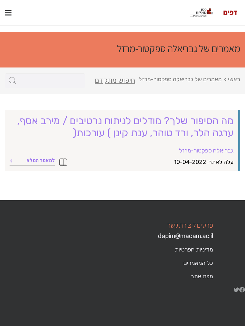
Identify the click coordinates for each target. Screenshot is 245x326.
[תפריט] (8, 13)
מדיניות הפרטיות (194, 249)
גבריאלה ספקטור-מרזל (206, 150)
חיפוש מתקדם (115, 80)
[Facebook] (242, 290)
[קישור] (230, 13)
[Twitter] (236, 290)
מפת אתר (202, 276)
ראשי (234, 79)
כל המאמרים (198, 262)
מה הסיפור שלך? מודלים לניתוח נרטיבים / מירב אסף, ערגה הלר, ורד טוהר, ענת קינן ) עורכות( (125, 127)
